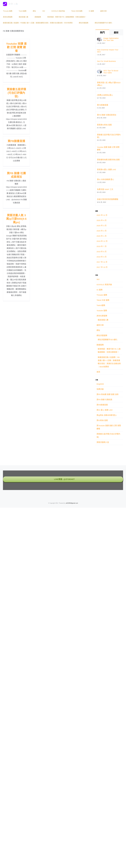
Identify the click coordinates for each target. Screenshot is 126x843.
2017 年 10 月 (102, 267)
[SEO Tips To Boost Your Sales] (99, 71)
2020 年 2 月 (102, 231)
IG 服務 (99, 290)
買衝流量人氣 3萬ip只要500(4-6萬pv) (16, 219)
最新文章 (100, 325)
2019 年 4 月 (102, 257)
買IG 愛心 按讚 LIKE (105, 410)
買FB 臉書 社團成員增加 (106, 115)
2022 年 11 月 (102, 215)
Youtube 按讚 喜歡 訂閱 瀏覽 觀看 (16, 47)
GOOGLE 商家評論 (104, 285)
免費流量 (100, 389)
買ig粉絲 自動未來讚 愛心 (107, 415)
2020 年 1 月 (102, 236)
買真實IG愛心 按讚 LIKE (106, 170)
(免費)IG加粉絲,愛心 (105, 95)
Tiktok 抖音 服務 (103, 300)
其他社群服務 (102, 316)
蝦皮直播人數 (103, 320)
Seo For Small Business (106, 61)
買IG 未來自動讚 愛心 (105, 179)
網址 (98, 330)
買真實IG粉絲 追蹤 (104, 125)
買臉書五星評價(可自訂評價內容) (16, 93)
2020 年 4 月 (102, 220)
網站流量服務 (102, 336)
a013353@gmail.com (72, 503)
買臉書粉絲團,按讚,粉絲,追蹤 (108, 160)
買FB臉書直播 (16, 141)
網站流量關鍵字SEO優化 (107, 340)
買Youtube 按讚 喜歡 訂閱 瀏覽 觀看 (109, 427)
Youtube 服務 (102, 311)
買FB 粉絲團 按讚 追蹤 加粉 (108, 394)
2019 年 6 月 (102, 252)
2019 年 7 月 (102, 246)
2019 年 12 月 (102, 241)
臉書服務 (100, 345)
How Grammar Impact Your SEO (107, 51)
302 (98, 279)
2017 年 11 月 (102, 262)
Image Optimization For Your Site (111, 39)
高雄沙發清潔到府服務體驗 (107, 199)
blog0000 (100, 384)
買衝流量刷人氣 (103, 442)
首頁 (98, 372)
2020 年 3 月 (102, 226)
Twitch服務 (101, 305)
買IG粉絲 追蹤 (102, 420)
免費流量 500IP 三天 (105, 189)
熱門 (102, 32)
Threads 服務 (102, 295)
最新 (116, 32)
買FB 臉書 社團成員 (104, 400)
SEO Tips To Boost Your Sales (110, 72)
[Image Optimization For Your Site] (99, 39)
